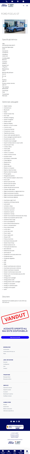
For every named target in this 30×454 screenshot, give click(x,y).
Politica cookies (14, 437)
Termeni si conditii (14, 435)
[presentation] (4, 25)
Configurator (6, 364)
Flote (4, 353)
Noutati (5, 404)
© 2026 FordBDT (14, 433)
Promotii (5, 362)
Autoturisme (6, 349)
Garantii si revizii (7, 389)
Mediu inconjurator (7, 408)
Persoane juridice (7, 379)
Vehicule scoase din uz (8, 410)
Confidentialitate (15, 436)
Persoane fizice (6, 377)
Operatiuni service (7, 387)
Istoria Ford (6, 406)
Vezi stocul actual (15, 337)
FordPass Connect (7, 396)
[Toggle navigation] (27, 5)
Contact (5, 368)
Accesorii (5, 391)
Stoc (4, 366)
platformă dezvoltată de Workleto (15, 439)
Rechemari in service (8, 394)
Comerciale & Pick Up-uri (9, 351)
